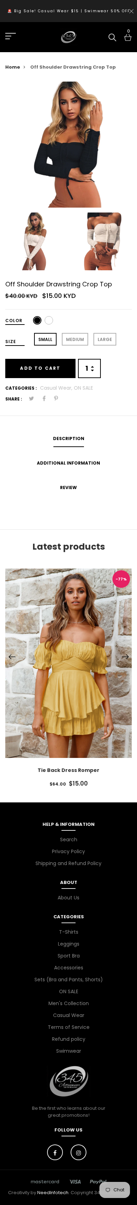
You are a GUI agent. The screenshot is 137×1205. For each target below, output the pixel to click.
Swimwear (68, 1050)
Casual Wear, (57, 387)
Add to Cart (40, 368)
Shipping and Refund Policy (68, 863)
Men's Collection (68, 1003)
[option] (68, 145)
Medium (75, 339)
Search (68, 839)
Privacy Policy (68, 851)
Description (68, 438)
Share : (13, 399)
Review (68, 487)
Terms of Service (69, 1027)
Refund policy (68, 1039)
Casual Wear (68, 1015)
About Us (68, 897)
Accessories (68, 967)
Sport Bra (69, 955)
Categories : (21, 388)
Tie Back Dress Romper (68, 770)
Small (45, 339)
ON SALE (83, 387)
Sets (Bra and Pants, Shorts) (68, 979)
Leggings (68, 943)
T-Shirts (68, 931)
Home (12, 67)
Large (105, 339)
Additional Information (68, 463)
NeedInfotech (52, 1192)
